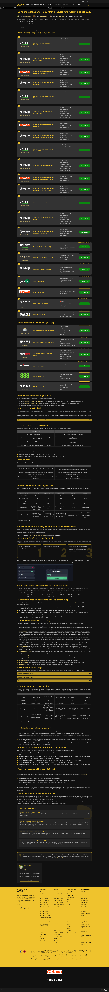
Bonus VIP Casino (44, 913)
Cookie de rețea (84, 939)
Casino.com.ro (32, 950)
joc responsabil (83, 774)
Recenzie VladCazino (25, 62)
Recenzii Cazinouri (71, 891)
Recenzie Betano (25, 75)
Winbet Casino (84, 896)
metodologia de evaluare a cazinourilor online (69, 602)
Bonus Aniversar (44, 898)
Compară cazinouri (71, 904)
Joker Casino (84, 898)
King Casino (83, 904)
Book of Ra (56, 942)
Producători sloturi (58, 896)
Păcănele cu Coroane (59, 904)
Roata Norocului (44, 902)
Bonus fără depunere (24, 626)
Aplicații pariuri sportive (73, 899)
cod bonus (64, 588)
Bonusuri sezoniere (23, 662)
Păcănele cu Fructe (58, 898)
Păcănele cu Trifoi (58, 909)
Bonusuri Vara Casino (45, 915)
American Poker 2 (58, 934)
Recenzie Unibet (25, 46)
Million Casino (84, 911)
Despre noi (69, 926)
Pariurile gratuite (23, 631)
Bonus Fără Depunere (45, 891)
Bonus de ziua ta (23, 660)
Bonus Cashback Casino (45, 909)
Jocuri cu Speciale (58, 900)
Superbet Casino (85, 894)
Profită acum (84, 246)
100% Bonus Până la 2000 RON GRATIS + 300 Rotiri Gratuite (21, 8)
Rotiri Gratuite (43, 894)
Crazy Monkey (57, 928)
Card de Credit (43, 940)
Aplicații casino (70, 897)
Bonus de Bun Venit (44, 900)
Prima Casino (84, 915)
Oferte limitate (22, 664)
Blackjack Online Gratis (59, 907)
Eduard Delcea (27, 16)
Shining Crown (57, 926)
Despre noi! (60, 858)
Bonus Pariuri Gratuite (45, 896)
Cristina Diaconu (44, 16)
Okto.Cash (42, 930)
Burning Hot (56, 930)
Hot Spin (56, 940)
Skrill (41, 936)
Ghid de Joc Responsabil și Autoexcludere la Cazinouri (86, 931)
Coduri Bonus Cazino (45, 907)
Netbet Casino (84, 900)
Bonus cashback (23, 646)
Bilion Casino (84, 907)
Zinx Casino (83, 909)
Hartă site (83, 944)
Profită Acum (84, 292)
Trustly (41, 932)
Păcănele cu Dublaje (58, 902)
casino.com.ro (26, 854)
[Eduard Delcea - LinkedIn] (25, 870)
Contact (69, 924)
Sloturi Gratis (57, 891)
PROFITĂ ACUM (84, 44)
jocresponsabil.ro (79, 959)
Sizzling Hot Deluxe (58, 932)
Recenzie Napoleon (24, 85)
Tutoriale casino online (72, 902)
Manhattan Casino (85, 913)
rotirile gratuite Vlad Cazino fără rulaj (37, 535)
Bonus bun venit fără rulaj (25, 651)
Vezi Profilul (29, 880)
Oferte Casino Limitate (45, 917)
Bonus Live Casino (44, 911)
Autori (68, 928)
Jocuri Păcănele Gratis (59, 894)
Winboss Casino (84, 902)
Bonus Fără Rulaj (44, 904)
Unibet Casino (84, 891)
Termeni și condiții (71, 932)
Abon (41, 927)
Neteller (42, 938)
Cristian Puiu (60, 16)
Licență (83, 1)
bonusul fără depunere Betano (32, 403)
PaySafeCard (43, 934)
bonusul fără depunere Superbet (33, 401)
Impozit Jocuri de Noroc (86, 924)
